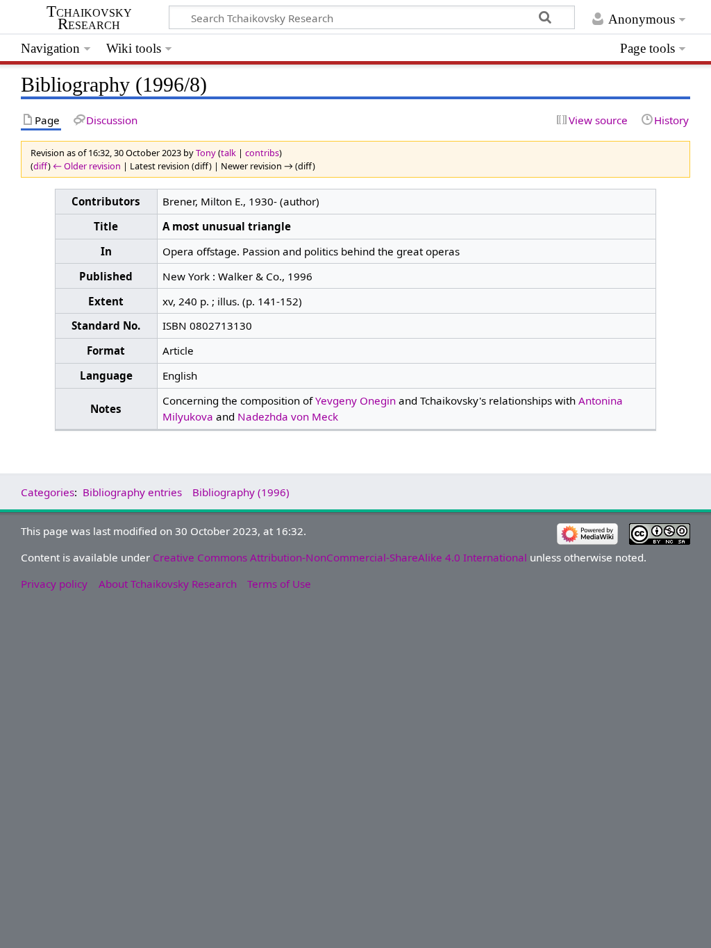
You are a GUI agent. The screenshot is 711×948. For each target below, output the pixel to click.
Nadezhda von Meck (287, 416)
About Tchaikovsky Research (168, 584)
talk (228, 152)
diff (40, 166)
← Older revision (87, 166)
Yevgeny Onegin (355, 400)
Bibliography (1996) (241, 492)
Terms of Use (279, 584)
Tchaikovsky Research (89, 18)
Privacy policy (54, 584)
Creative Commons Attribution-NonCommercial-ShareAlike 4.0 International (340, 557)
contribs (262, 152)
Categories (47, 492)
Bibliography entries (132, 492)
